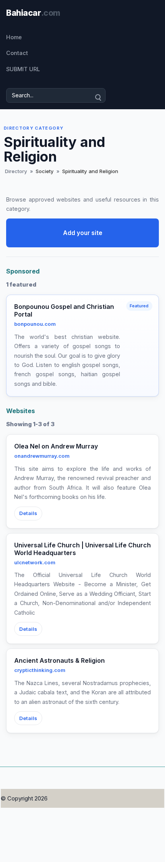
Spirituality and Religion (90, 171)
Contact (17, 53)
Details (28, 513)
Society (45, 171)
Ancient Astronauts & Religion (59, 660)
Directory (16, 171)
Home (14, 37)
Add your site (82, 233)
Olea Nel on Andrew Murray (56, 446)
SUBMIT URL (23, 69)
